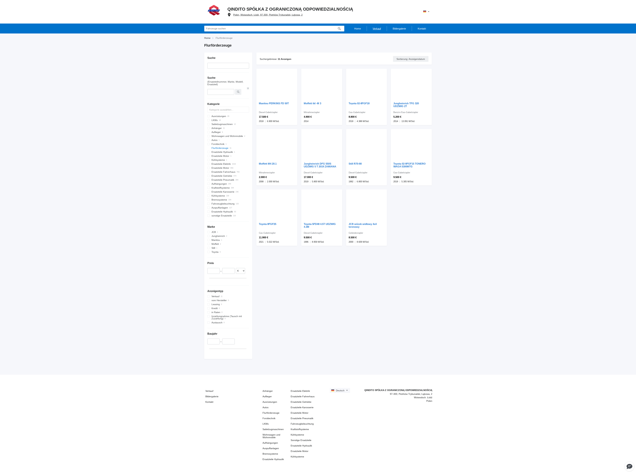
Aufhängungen (270, 443)
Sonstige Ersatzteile (301, 440)
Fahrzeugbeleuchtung (302, 423)
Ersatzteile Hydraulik (273, 459)
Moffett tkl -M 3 (312, 103)
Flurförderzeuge (271, 413)
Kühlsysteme (297, 434)
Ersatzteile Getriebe (301, 402)
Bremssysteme (270, 453)
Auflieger (267, 396)
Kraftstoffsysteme (300, 429)
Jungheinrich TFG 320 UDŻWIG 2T (406, 105)
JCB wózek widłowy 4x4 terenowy (363, 225)
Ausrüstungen (270, 402)
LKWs (266, 423)
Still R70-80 (355, 163)
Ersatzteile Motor (299, 413)
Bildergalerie (211, 396)
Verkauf (209, 391)
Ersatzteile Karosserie (302, 407)
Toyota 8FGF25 (267, 224)
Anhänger (268, 391)
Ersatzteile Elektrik (300, 391)
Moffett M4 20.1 (268, 163)
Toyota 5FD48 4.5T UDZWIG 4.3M (320, 225)
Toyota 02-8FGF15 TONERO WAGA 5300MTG (409, 165)
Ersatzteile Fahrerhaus (303, 396)
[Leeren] (248, 88)
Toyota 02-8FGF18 (359, 103)
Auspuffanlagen (271, 448)
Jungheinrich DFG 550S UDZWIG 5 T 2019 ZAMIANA (320, 165)
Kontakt (209, 402)
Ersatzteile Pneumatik (302, 418)
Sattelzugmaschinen (273, 429)
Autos (265, 407)
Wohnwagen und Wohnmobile (271, 436)
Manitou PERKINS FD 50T (274, 103)
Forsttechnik (269, 418)
